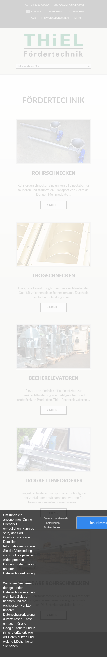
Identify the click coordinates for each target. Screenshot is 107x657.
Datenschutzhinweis (56, 518)
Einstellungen (52, 522)
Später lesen (52, 527)
